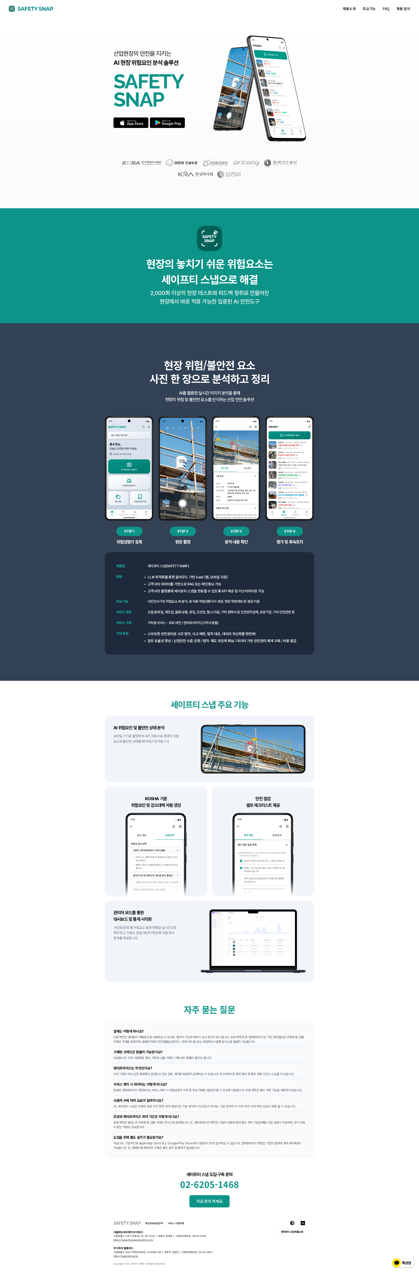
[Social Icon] (292, 1223)
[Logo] (31, 9)
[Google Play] (167, 122)
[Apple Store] (130, 122)
